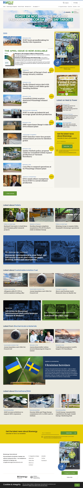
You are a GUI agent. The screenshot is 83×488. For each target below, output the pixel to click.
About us (31, 462)
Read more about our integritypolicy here (67, 152)
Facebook (44, 460)
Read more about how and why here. (38, 485)
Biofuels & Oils (28, 6)
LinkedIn (43, 456)
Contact (31, 465)
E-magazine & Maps (62, 6)
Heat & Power (21, 6)
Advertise (75, 6)
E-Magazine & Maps (69, 473)
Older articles (10, 193)
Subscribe (70, 6)
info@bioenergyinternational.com (13, 462)
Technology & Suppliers (11, 6)
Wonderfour (32, 481)
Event (79, 6)
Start (4, 6)
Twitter (43, 458)
